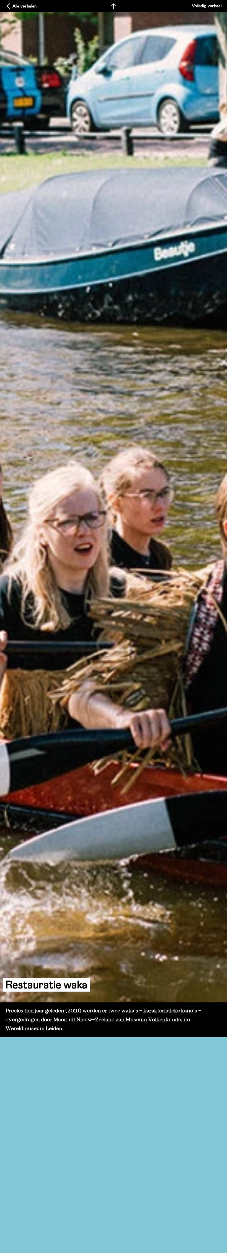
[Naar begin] (113, 6)
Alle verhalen (24, 6)
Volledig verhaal (206, 6)
